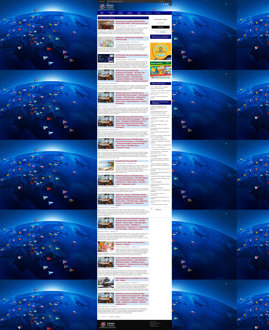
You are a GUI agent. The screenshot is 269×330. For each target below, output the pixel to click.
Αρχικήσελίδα (101, 13)
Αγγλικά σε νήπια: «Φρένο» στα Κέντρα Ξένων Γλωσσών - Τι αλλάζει (130, 243)
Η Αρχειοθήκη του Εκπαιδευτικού (159, 139)
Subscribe (160, 27)
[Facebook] (161, 4)
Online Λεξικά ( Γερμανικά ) (157, 187)
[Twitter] (163, 4)
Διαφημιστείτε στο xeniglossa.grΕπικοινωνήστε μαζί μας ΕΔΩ (161, 36)
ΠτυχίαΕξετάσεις (139, 13)
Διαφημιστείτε (153, 324)
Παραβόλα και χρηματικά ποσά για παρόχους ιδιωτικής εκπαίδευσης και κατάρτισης (158, 108)
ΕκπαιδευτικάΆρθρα (111, 13)
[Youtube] (165, 4)
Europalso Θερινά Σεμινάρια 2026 (126, 161)
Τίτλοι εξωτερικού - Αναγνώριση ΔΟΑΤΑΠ (160, 149)
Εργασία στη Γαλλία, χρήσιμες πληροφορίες (161, 176)
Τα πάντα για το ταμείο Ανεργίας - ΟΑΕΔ (160, 115)
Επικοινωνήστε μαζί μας (155, 323)
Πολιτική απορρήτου (154, 326)
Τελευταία (118, 316)
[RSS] (167, 4)
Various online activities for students (159, 204)
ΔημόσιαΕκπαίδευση (130, 13)
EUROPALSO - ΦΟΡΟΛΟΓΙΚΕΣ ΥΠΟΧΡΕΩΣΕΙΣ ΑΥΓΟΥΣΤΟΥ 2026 (111, 1)
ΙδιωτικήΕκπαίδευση (120, 13)
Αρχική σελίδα (153, 321)
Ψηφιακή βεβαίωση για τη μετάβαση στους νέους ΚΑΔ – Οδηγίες (131, 279)
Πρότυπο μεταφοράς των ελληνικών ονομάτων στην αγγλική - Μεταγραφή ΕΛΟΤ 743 (160, 165)
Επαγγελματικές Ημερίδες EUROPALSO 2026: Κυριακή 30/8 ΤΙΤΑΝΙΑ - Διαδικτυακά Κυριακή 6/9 (131, 22)
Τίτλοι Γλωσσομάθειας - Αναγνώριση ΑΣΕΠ (161, 145)
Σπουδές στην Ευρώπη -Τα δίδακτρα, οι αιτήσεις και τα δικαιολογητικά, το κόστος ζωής (159, 160)
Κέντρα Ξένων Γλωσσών (121, 25)
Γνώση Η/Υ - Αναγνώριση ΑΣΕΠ (158, 147)
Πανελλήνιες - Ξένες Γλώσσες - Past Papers (161, 90)
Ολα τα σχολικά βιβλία (156, 182)
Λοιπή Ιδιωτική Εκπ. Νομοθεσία (123, 42)
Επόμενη (112, 316)
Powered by (157, 32)
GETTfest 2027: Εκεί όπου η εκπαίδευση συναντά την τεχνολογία (131, 56)
